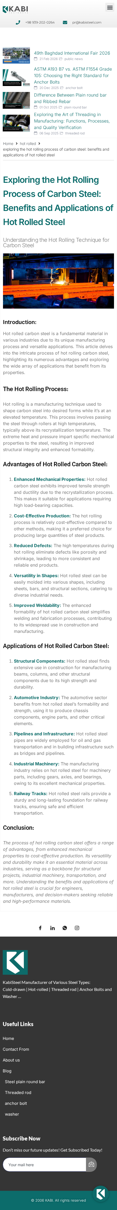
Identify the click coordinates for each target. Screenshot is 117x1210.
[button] (109, 7)
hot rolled (28, 143)
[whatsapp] (65, 928)
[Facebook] (40, 928)
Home (8, 143)
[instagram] (77, 928)
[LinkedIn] (52, 928)
